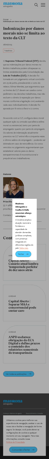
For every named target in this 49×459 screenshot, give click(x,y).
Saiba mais (23, 247)
